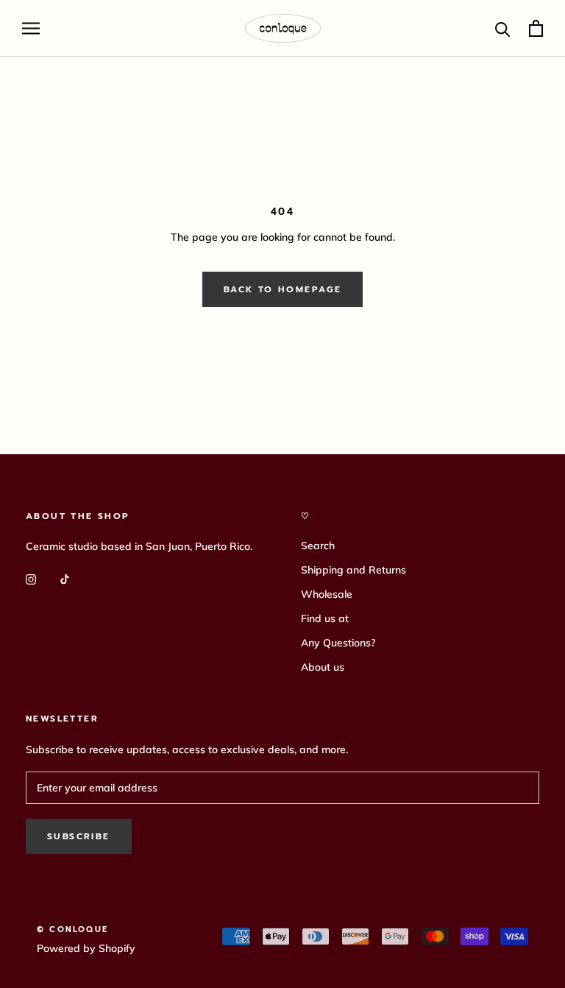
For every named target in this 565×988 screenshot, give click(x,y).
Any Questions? (338, 642)
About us (322, 667)
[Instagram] (31, 578)
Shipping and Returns (353, 569)
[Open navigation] (31, 28)
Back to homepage (282, 289)
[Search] (503, 28)
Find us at (325, 618)
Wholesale (326, 594)
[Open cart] (536, 28)
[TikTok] (65, 578)
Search (318, 545)
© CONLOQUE (72, 929)
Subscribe (78, 836)
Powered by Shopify (86, 948)
